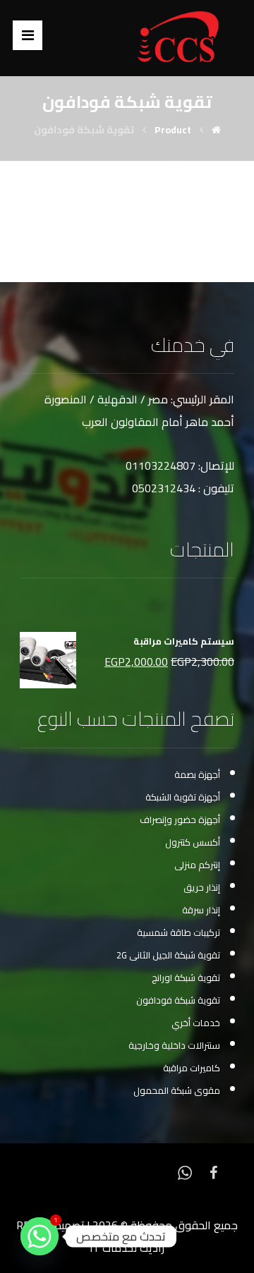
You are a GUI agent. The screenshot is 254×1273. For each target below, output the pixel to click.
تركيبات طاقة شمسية (178, 932)
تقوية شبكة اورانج (186, 977)
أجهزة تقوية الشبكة (182, 796)
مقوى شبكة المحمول (176, 1090)
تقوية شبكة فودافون (178, 1000)
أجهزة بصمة (197, 774)
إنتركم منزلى (197, 864)
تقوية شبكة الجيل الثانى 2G (168, 954)
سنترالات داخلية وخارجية (174, 1045)
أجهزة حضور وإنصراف (180, 819)
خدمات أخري (195, 1022)
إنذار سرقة (201, 909)
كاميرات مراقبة (191, 1067)
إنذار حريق (201, 887)
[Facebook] (213, 1171)
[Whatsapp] (185, 1171)
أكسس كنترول (192, 842)
